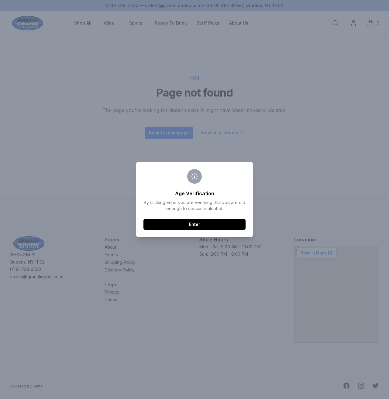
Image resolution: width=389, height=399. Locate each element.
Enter (194, 224)
